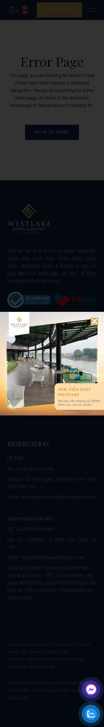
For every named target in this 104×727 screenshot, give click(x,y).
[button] (94, 321)
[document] (52, 363)
